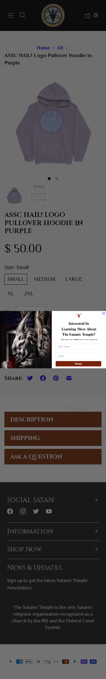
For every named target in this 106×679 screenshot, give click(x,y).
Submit (78, 363)
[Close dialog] (103, 313)
